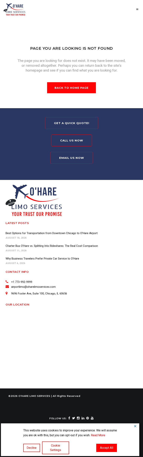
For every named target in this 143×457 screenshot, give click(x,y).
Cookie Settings (55, 448)
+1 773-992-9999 (21, 282)
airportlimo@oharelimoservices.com (33, 286)
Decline (31, 448)
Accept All (106, 448)
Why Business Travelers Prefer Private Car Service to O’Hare (42, 258)
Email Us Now (71, 158)
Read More (98, 435)
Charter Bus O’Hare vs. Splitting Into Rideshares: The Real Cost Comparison (52, 246)
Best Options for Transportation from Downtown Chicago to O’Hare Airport (52, 233)
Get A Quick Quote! (71, 123)
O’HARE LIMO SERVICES (34, 395)
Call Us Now (71, 140)
